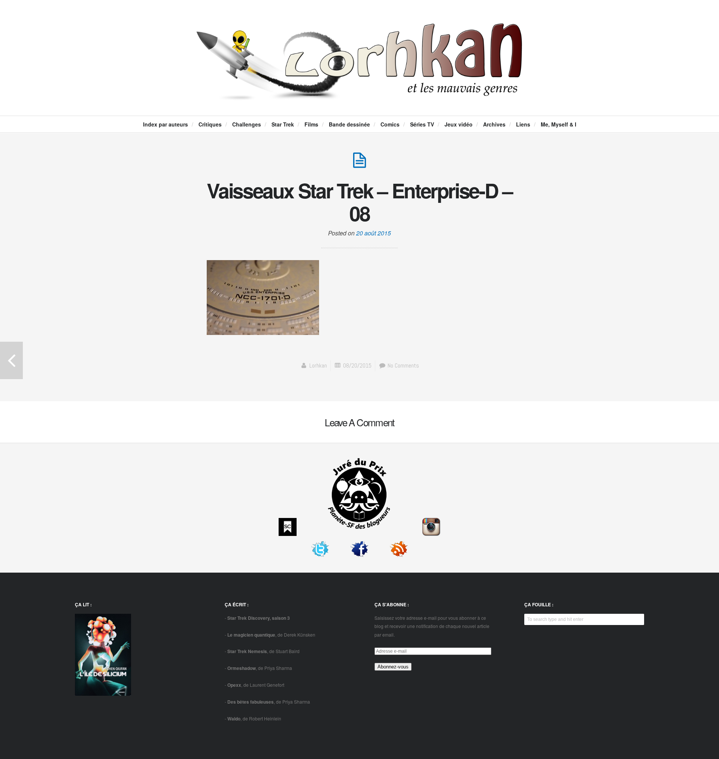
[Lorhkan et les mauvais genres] (359, 94)
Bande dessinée (349, 124)
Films (311, 124)
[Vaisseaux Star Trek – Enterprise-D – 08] (359, 164)
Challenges (246, 124)
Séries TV (422, 124)
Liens (523, 124)
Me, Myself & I (558, 124)
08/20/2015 (357, 365)
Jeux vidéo (459, 124)
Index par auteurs (165, 124)
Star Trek (282, 124)
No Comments (402, 365)
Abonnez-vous (393, 667)
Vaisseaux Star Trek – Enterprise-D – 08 (359, 202)
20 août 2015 (373, 233)
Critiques (210, 124)
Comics (390, 124)
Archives (494, 124)
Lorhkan (318, 365)
